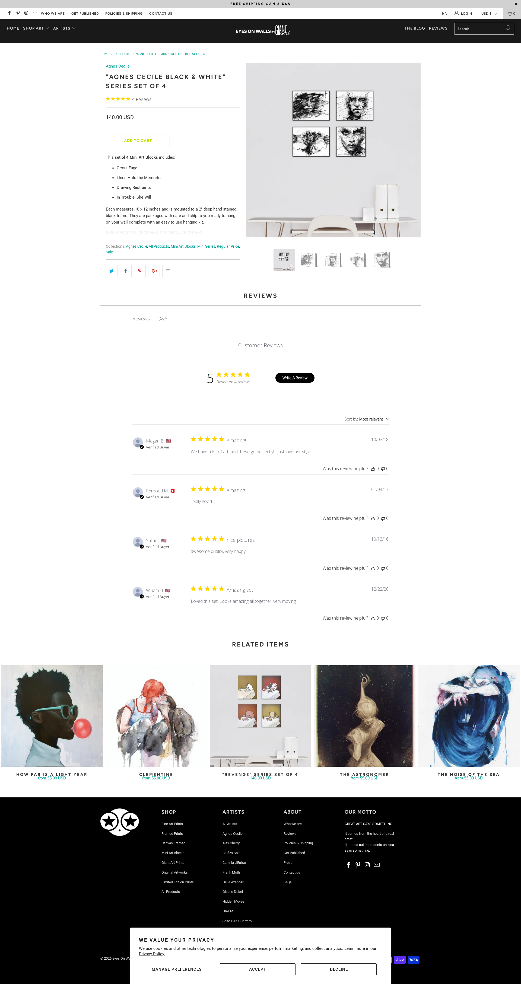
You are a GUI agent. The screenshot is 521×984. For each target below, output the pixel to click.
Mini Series (206, 246)
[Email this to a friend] (168, 271)
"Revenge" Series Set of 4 (260, 716)
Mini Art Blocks (183, 246)
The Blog (415, 28)
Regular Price (228, 246)
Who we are (53, 13)
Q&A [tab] (162, 318)
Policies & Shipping (124, 13)
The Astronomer (364, 716)
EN (444, 13)
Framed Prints (172, 834)
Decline (339, 969)
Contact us (160, 13)
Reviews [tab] (141, 318)
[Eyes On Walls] (263, 31)
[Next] (411, 152)
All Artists (230, 824)
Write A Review (294, 377)
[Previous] (255, 152)
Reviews (438, 28)
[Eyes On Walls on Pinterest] (17, 13)
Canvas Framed (173, 843)
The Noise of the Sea (469, 716)
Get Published (85, 13)
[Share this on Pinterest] (140, 271)
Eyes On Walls (123, 958)
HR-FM (228, 911)
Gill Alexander (233, 882)
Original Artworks (174, 872)
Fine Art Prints (172, 824)
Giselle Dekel (233, 892)
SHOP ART (33, 28)
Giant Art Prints (173, 863)
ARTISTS (62, 28)
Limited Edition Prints (177, 882)
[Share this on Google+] (154, 271)
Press (288, 863)
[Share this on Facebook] (126, 271)
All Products (159, 246)
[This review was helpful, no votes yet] (373, 469)
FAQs (288, 882)
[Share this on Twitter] (111, 271)
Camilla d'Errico (234, 863)
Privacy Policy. (152, 953)
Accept (257, 969)
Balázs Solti (231, 853)
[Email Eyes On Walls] (34, 13)
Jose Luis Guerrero (237, 921)
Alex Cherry (231, 843)
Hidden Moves (233, 901)
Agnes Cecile (118, 66)
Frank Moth (231, 872)
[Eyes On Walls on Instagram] (26, 13)
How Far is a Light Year (52, 716)
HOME (13, 28)
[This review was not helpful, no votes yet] (383, 469)
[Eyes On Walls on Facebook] (9, 13)
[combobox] (367, 419)
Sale (109, 252)
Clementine (156, 716)
